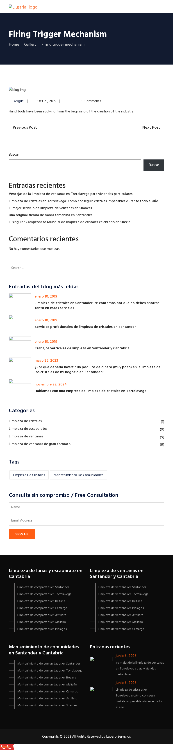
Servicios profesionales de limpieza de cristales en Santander (85, 327)
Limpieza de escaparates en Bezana (41, 601)
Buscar (14, 155)
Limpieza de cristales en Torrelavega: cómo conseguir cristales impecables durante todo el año (83, 201)
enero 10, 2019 (46, 297)
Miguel (19, 101)
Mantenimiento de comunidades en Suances (47, 705)
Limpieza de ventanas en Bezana (120, 601)
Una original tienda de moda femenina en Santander (50, 215)
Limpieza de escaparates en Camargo (42, 608)
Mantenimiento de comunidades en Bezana (46, 677)
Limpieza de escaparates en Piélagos (42, 629)
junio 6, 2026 (126, 656)
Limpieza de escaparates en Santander (43, 587)
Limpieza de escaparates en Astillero (41, 615)
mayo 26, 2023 (46, 361)
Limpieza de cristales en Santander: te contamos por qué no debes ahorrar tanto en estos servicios (97, 305)
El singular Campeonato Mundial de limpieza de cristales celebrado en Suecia (69, 222)
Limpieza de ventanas (26, 436)
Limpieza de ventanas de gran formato (40, 444)
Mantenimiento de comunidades (78, 475)
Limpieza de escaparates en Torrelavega (44, 594)
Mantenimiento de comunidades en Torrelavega (49, 670)
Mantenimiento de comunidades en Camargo (47, 691)
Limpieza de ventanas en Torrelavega (123, 594)
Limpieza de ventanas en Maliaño (120, 622)
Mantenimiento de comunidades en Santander (48, 663)
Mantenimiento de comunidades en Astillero (47, 698)
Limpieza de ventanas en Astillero (120, 615)
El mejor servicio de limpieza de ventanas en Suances (50, 208)
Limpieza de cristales (25, 421)
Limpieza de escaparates (28, 429)
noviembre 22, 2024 (51, 384)
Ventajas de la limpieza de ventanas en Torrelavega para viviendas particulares (70, 194)
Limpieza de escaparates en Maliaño (41, 622)
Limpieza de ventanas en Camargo (121, 629)
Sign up (21, 534)
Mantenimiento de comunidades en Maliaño (47, 684)
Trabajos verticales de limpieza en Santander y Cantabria (82, 348)
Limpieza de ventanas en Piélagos (121, 608)
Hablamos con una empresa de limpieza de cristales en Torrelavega (90, 391)
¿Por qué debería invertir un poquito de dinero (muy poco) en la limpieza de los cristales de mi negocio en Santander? (98, 369)
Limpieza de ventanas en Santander (122, 587)
